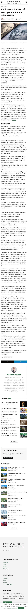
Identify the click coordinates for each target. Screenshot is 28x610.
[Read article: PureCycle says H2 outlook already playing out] (4, 493)
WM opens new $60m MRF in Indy (9, 433)
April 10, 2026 (13, 435)
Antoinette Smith (5, 435)
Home (2, 6)
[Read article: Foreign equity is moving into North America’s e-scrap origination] (4, 500)
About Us (5, 562)
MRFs (5, 357)
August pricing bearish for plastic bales (16, 522)
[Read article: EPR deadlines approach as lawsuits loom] (23, 410)
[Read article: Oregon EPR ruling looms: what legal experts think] (4, 487)
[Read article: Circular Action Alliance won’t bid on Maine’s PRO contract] (4, 469)
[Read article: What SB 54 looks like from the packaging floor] (23, 422)
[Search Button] (26, 2)
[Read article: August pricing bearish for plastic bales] (4, 524)
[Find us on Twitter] (8, 550)
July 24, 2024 (17, 19)
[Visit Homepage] (14, 2)
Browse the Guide (8, 457)
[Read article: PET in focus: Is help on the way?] (4, 512)
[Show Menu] (1, 2)
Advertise (5, 578)
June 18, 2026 (11, 418)
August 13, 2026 (12, 495)
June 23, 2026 (14, 411)
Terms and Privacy (8, 584)
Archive (5, 566)
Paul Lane (4, 404)
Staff (4, 564)
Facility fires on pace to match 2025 (9, 402)
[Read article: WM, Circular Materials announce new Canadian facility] (23, 429)
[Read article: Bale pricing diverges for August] (4, 506)
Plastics (5, 6)
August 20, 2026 (12, 475)
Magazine (5, 568)
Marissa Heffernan (9, 19)
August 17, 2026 (12, 489)
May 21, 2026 (13, 430)
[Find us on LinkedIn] (3, 550)
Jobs (4, 580)
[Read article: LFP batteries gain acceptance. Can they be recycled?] (4, 517)
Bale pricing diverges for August (15, 504)
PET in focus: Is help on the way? (15, 510)
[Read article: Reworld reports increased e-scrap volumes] (23, 416)
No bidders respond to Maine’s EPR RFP (16, 473)
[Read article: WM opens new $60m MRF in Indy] (23, 435)
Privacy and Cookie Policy (11, 608)
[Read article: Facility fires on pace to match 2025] (23, 404)
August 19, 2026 (12, 470)
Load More (14, 441)
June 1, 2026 (13, 424)
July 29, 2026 (10, 404)
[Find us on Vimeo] (6, 550)
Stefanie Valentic (5, 411)
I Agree (21, 608)
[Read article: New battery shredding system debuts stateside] (4, 481)
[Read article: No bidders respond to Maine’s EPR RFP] (4, 475)
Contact (5, 582)
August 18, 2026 (12, 506)
